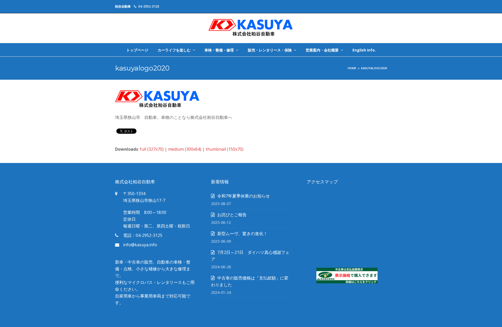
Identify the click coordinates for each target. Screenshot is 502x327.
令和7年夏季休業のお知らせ (243, 196)
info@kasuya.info (140, 245)
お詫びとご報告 (232, 215)
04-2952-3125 (148, 6)
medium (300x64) (184, 149)
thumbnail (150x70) (224, 149)
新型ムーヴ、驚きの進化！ (242, 233)
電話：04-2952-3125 (142, 235)
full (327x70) (152, 149)
